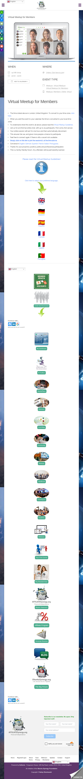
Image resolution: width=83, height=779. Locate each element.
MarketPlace (42, 391)
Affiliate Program (41, 625)
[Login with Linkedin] (14, 324)
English (22, 144)
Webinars (41, 537)
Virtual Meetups (59, 86)
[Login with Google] (18, 324)
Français (41, 237)
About (31, 757)
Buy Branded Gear (41, 581)
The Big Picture (41, 687)
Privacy (37, 760)
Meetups (49, 86)
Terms (31, 760)
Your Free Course (41, 557)
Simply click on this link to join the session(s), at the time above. (33, 140)
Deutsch (41, 215)
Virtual (69, 92)
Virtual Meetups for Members (57, 88)
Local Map (41, 427)
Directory (41, 409)
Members (57, 92)
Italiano (41, 248)
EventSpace (41, 499)
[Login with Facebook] (10, 324)
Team (37, 757)
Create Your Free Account (42, 306)
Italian (46, 144)
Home (12, 757)
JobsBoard (41, 481)
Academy (42, 517)
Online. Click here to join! (55, 73)
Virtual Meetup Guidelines (63, 125)
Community (41, 445)
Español (41, 226)
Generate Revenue (41, 641)
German (28, 144)
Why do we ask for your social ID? (16, 327)
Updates (52, 757)
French (41, 144)
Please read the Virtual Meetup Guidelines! (42, 159)
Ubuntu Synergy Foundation (47, 768)
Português (41, 259)
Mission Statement (41, 607)
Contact (59, 757)
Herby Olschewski (45, 772)
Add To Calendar (20, 81)
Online (63, 92)
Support (67, 757)
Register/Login (21, 757)
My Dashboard (41, 348)
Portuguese (53, 144)
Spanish (35, 144)
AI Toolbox (41, 373)
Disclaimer (46, 760)
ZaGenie (22, 765)
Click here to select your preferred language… (41, 181)
